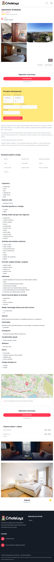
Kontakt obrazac (10, 538)
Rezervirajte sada (27, 78)
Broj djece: (23, 104)
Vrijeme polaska (7, 430)
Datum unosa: (6, 94)
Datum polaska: (17, 94)
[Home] (10, 3)
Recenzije (49, 64)
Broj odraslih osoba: (8, 104)
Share (40, 64)
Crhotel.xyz (4, 522)
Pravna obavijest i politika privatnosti (15, 545)
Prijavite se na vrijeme (6, 435)
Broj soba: (5, 109)
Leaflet (51, 397)
